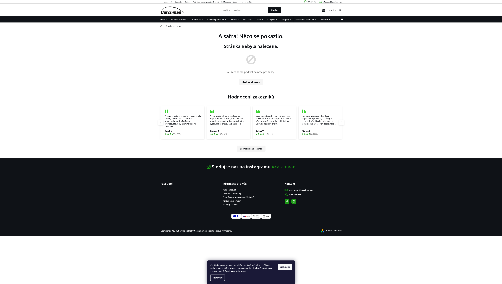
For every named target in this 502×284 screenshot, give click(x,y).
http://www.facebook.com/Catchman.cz (287, 201)
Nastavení (217, 277)
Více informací (238, 271)
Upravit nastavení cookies (244, 230)
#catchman (284, 166)
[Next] (341, 122)
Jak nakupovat (166, 2)
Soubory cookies (246, 2)
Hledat (274, 10)
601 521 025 (295, 194)
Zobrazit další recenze (251, 148)
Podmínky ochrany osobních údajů (206, 2)
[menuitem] (163, 19)
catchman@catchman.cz (301, 190)
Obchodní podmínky (182, 2)
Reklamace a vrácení (229, 2)
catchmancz (293, 201)
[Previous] (160, 122)
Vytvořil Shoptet (333, 230)
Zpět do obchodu (251, 81)
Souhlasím (285, 266)
